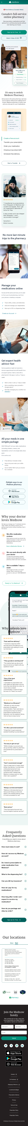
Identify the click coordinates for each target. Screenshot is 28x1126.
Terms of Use (14, 1105)
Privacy (14, 1100)
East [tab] (16, 943)
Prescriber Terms (14, 1115)
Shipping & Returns (13, 1084)
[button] (1, 2)
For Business (13, 1079)
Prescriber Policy (14, 1110)
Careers (13, 1074)
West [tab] (11, 943)
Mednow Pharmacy (9, 1121)
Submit (14, 1038)
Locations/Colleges (14, 1089)
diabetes (7, 391)
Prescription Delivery (14, 1095)
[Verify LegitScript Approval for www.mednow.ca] (23, 992)
